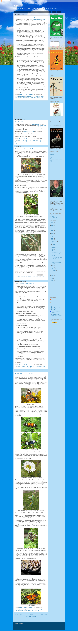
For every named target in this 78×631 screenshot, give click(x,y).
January (54, 271)
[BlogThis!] (38, 94)
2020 (52, 231)
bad (26, 276)
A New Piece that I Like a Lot (56, 315)
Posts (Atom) (22, 620)
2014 (52, 273)
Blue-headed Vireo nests (55, 301)
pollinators (29, 610)
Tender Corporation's (36, 124)
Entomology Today (55, 306)
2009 (52, 281)
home (16, 97)
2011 (52, 278)
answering (24, 96)
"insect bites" (24, 140)
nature (32, 141)
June (53, 250)
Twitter (26, 98)
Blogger (51, 627)
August (53, 247)
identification (20, 97)
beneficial (33, 276)
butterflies (30, 609)
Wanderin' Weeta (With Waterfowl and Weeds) (56, 303)
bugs (28, 96)
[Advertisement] (31, 109)
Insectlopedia (24, 141)
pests (38, 97)
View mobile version (31, 616)
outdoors (35, 141)
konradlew (43, 627)
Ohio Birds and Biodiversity (54, 300)
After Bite (29, 140)
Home (16, 11)
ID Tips (51, 152)
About (21, 11)
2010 (52, 280)
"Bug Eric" (20, 96)
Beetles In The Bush (55, 311)
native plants (17, 610)
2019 (52, 233)
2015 (52, 239)
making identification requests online (38, 19)
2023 (52, 227)
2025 (52, 223)
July (53, 249)
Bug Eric (17, 5)
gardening (42, 96)
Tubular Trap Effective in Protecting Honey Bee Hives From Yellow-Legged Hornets (56, 308)
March (53, 268)
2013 (52, 275)
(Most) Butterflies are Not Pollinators (57, 263)
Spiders (51, 161)
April (53, 267)
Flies (51, 157)
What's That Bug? (53, 217)
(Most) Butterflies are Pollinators (24, 373)
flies (33, 609)
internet (27, 97)
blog (36, 140)
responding (17, 98)
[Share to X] (39, 94)
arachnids (24, 366)
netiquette (31, 97)
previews (51, 122)
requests (41, 97)
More (59, 11)
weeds (33, 610)
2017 (52, 236)
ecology (39, 276)
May (53, 265)
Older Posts (44, 614)
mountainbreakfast (55, 314)
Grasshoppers (52, 158)
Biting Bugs (52, 154)
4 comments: (30, 138)
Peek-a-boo (53, 312)
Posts (52, 42)
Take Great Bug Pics (34, 11)
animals (33, 140)
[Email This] (37, 94)
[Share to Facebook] (40, 94)
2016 (52, 238)
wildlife (21, 143)
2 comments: (30, 364)
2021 (52, 230)
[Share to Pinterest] (41, 94)
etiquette (31, 96)
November (54, 242)
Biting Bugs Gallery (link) (21, 121)
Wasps (51, 160)
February (54, 270)
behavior (29, 276)
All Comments (54, 44)
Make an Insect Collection (45, 11)
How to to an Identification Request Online (27, 17)
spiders (30, 367)
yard (29, 98)
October (54, 244)
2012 (52, 277)
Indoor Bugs (52, 155)
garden (38, 96)
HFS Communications (41, 125)
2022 (52, 228)
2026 (52, 222)
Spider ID (52, 214)
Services (26, 11)
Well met (52, 304)
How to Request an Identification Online (24, 283)
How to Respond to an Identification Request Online (56, 253)
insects (24, 97)
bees (27, 609)
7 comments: (30, 94)
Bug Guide (52, 216)
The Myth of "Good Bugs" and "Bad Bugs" (25, 148)
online (35, 97)
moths (43, 609)
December (54, 241)
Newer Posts (18, 614)
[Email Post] (35, 94)
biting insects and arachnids (28, 131)
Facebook (35, 96)
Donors (54, 11)
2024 (52, 225)
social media (22, 98)
